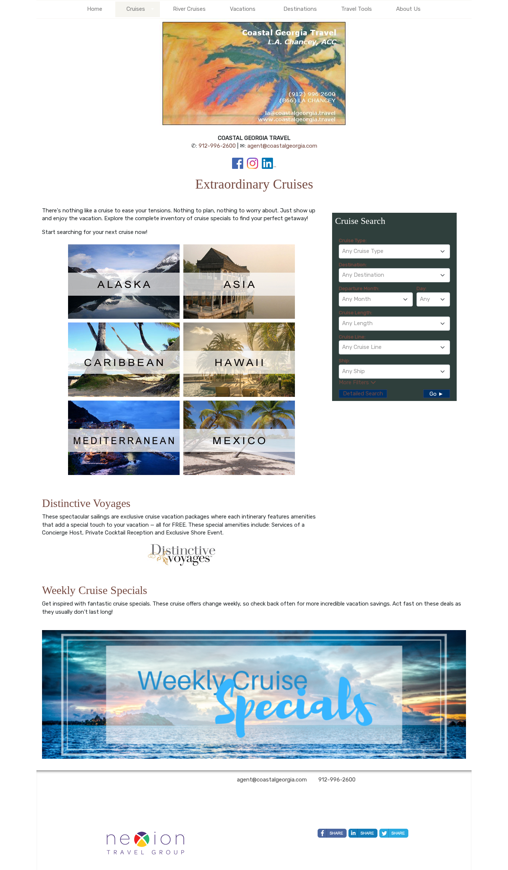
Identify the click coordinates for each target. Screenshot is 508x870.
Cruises (135, 9)
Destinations (300, 9)
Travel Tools (356, 9)
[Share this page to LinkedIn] (362, 833)
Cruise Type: (353, 240)
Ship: (344, 360)
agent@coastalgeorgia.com (282, 145)
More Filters (354, 382)
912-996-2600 (217, 145)
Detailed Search (363, 393)
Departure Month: (359, 288)
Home (94, 9)
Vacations (242, 9)
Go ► (437, 394)
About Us (408, 9)
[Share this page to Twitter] (393, 833)
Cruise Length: (355, 312)
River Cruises (189, 9)
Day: (422, 288)
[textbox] (394, 251)
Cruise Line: (352, 337)
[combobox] (394, 251)
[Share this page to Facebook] (332, 833)
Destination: (353, 264)
